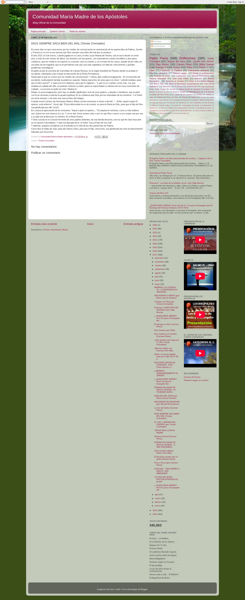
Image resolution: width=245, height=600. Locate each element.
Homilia (173, 89)
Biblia (154, 105)
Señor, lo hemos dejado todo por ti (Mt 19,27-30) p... (166, 356)
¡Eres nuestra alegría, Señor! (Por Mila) (164, 452)
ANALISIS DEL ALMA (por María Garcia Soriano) (165, 397)
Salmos (194, 97)
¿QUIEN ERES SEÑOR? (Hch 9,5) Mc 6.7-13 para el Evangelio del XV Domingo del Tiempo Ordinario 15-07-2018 (181, 206)
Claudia (175, 105)
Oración (199, 95)
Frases (176, 67)
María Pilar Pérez (186, 110)
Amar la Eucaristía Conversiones (184, 84)
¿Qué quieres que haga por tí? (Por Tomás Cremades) (166, 342)
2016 (155, 510)
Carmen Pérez (184, 64)
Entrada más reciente (44, 223)
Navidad (196, 89)
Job (190, 108)
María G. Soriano (179, 92)
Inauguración (181, 108)
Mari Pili (175, 110)
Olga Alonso (162, 64)
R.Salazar (179, 87)
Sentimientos (192, 87)
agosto (158, 273)
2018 (155, 251)
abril (157, 495)
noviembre (160, 262)
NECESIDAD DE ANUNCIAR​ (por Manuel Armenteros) (166, 403)
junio (157, 280)
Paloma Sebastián (157, 78)
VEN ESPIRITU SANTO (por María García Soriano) (166, 297)
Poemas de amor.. (162, 76)
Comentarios (159, 46)
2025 (155, 225)
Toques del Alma (176, 61)
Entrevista (186, 100)
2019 (155, 247)
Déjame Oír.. (153, 108)
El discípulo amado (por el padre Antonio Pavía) (166, 458)
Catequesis (181, 76)
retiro (151, 97)
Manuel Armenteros (200, 76)
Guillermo (171, 108)
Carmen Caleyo (164, 105)
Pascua (185, 97)
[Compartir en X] (101, 136)
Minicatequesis (195, 92)
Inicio (90, 223)
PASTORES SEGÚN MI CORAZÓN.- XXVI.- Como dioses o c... (164, 365)
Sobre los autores (77, 31)
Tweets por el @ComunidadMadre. (165, 133)
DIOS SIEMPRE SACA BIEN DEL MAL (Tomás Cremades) (166, 416)
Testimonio (182, 103)
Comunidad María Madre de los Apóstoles (79, 17)
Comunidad (176, 100)
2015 (155, 514)
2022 (155, 236)
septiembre (160, 269)
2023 (155, 232)
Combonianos (186, 105)
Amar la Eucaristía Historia (201, 81)
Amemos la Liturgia (175, 81)
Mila (151, 73)
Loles (203, 87)
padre (184, 113)
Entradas (157, 41)
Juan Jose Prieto (180, 78)
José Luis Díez (172, 97)
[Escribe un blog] (98, 136)
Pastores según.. (180, 73)
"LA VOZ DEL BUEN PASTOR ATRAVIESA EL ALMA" (166, 479)
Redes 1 (203, 67)
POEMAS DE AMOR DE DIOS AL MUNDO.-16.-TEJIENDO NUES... (165, 389)
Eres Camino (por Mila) (164, 330)
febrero (158, 502)
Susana (177, 113)
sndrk (117, 589)
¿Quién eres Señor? (203, 61)
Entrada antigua (133, 223)
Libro (152, 70)
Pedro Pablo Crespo (157, 89)
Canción (203, 97)
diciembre (159, 258)
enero (158, 506)
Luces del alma (164, 110)
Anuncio (198, 78)
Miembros (167, 87)
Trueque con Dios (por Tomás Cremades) (164, 303)
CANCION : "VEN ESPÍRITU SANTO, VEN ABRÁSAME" (166, 471)
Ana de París (209, 103)
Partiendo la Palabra (171, 70)
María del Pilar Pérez (160, 95)
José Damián (209, 92)
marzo (158, 498)
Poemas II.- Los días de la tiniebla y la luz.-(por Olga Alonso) (176, 183)
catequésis (163, 73)
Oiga (153, 103)
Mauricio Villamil (198, 100)
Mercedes (210, 100)
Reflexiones (187, 58)
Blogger (144, 589)
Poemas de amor (166, 113)
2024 (155, 229)
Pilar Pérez (153, 113)
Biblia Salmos (206, 64)
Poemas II (161, 67)
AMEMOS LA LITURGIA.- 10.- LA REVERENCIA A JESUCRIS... (165, 289)
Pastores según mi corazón (196, 380)
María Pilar (159, 84)
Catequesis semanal (198, 70)
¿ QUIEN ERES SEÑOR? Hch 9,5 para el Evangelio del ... (166, 318)
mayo (157, 284)
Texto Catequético (195, 103)
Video (189, 67)
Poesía (208, 95)
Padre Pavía (158, 58)
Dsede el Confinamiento (203, 105)
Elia (209, 87)
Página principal (38, 31)
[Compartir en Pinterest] (106, 136)
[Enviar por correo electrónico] (95, 136)
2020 (155, 244)
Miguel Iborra (184, 89)
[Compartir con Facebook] (104, 136)
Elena (163, 108)
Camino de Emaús (192, 377)
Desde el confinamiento (203, 73)
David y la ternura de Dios (159, 92)
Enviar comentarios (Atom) (56, 230)
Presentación (171, 103)
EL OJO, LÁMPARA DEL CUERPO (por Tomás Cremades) (165, 424)
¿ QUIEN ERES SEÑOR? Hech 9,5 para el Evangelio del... (165, 381)
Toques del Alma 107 (158, 193)
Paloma (160, 103)
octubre (158, 265)
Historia (160, 97)
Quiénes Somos (57, 31)
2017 (155, 255)
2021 (155, 240)
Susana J (207, 89)
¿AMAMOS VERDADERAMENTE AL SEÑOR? (166, 373)
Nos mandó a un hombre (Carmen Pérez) (165, 335)
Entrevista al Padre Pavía (160, 173)
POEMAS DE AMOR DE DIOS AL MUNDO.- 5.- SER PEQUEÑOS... (165, 444)
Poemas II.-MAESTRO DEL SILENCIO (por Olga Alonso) (166, 310)
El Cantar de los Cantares (182, 95)
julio (157, 277)
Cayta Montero (164, 100)
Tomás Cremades (46, 141)
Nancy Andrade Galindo (203, 110)
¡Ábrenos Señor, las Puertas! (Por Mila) (163, 349)
